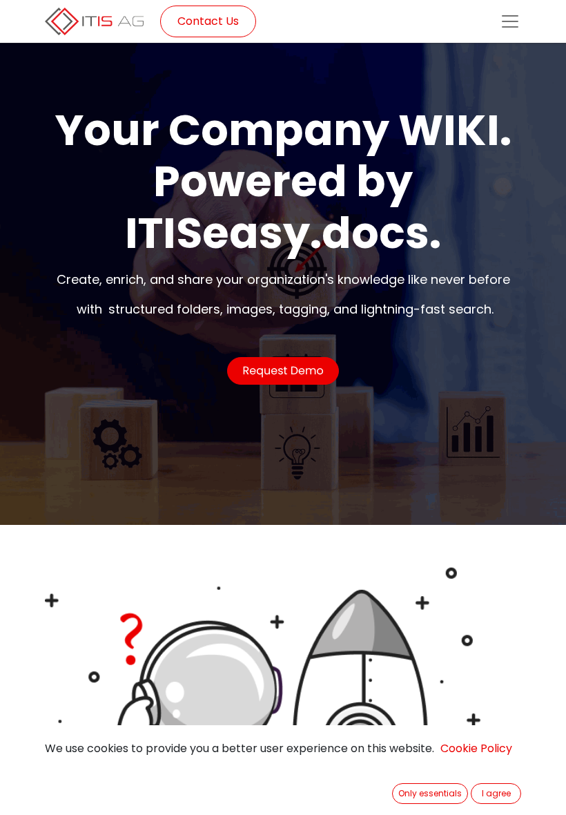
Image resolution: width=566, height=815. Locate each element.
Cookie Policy (476, 748)
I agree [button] (496, 793)
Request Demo (282, 370)
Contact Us (208, 21)
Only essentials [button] (430, 793)
